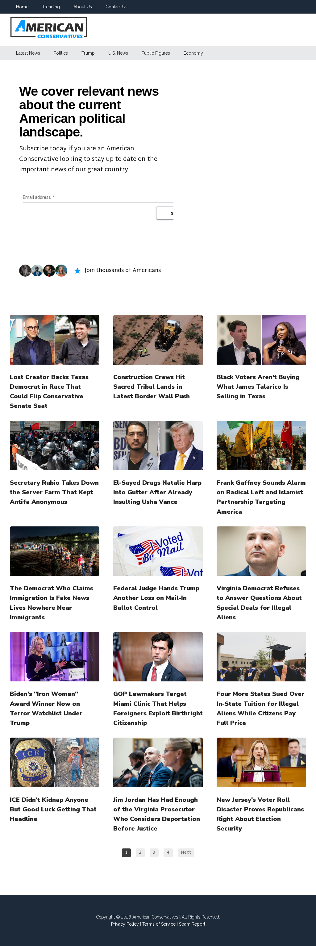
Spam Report (192, 924)
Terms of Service (159, 924)
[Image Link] (54, 339)
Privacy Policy (125, 924)
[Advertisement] (202, 30)
